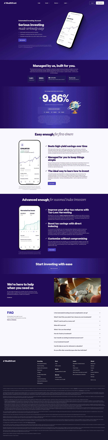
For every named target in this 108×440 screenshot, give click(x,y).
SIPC (77, 388)
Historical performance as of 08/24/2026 (54, 104)
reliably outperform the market (66, 215)
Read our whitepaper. (11, 319)
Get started (100, 3)
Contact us (9, 297)
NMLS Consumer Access (31, 422)
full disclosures (50, 123)
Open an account (54, 268)
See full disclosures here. (28, 47)
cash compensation (12, 400)
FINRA (75, 388)
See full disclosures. (33, 189)
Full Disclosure (81, 390)
